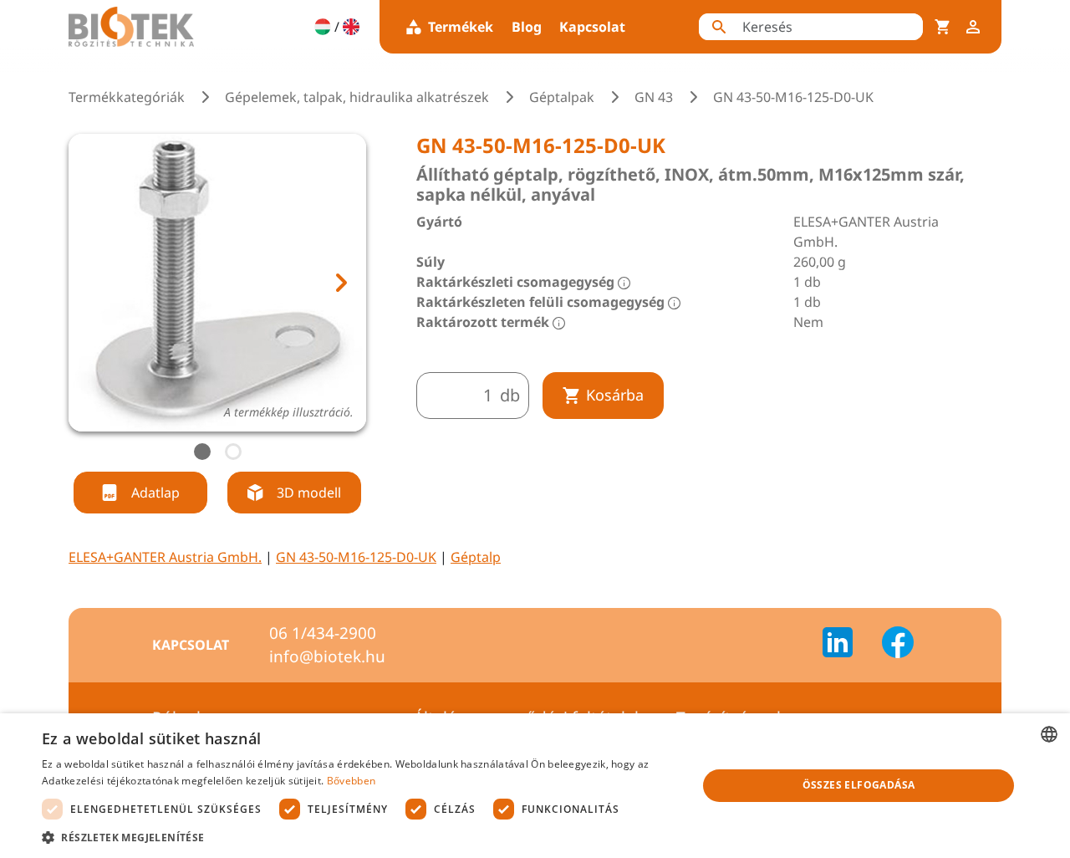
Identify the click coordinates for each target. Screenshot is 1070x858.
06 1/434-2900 (322, 633)
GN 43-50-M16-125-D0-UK (356, 557)
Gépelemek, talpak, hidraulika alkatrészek (357, 97)
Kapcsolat (592, 27)
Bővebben (351, 781)
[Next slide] (340, 282)
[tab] (202, 451)
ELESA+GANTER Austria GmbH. (165, 557)
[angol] (351, 26)
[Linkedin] (848, 644)
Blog (527, 27)
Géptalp (476, 557)
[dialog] (535, 785)
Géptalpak (561, 97)
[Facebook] (898, 644)
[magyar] (322, 26)
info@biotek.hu (327, 656)
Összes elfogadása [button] (858, 785)
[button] (360, 837)
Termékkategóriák (127, 97)
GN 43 (653, 97)
